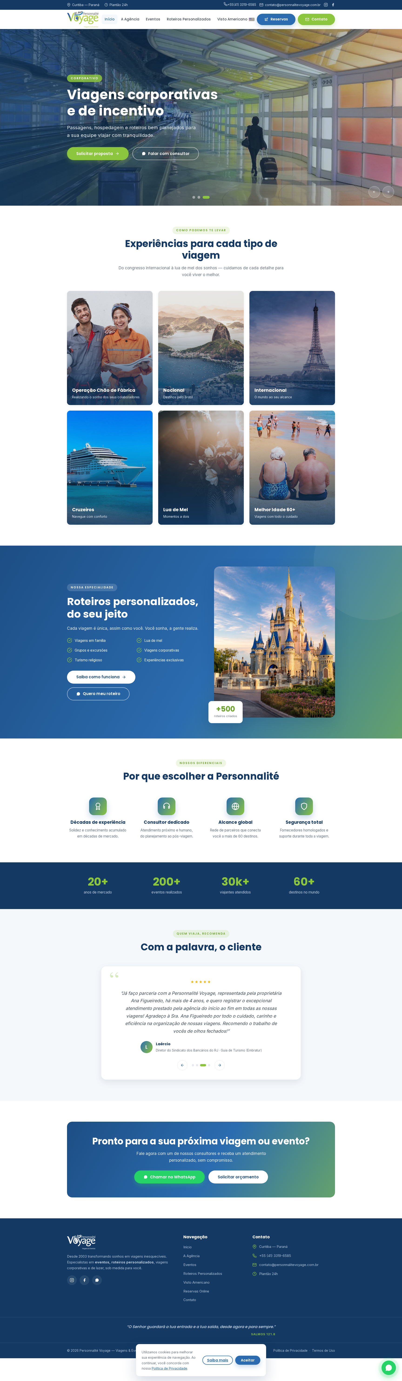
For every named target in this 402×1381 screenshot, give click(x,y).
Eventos (153, 19)
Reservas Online (196, 1291)
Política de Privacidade (290, 1350)
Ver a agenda (90, 157)
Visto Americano (232, 19)
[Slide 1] (195, 197)
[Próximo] (388, 192)
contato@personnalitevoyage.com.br (288, 1264)
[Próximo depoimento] (219, 1065)
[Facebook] (333, 5)
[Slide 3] (208, 197)
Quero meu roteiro (101, 693)
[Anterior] (374, 192)
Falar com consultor (160, 157)
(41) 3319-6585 (242, 5)
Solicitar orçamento (238, 1177)
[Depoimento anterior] (182, 1065)
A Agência (130, 19)
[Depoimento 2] (197, 1065)
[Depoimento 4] (209, 1065)
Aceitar (248, 1360)
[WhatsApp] (97, 1280)
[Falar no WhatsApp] (389, 1368)
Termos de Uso (323, 1350)
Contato (320, 19)
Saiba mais (217, 1360)
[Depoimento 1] (193, 1065)
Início (109, 19)
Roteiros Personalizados (189, 19)
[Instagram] (326, 5)
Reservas (279, 19)
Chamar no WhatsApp (172, 1177)
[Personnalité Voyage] (82, 19)
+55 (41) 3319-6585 (275, 1255)
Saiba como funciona (98, 677)
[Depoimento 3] (203, 1065)
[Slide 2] (203, 197)
